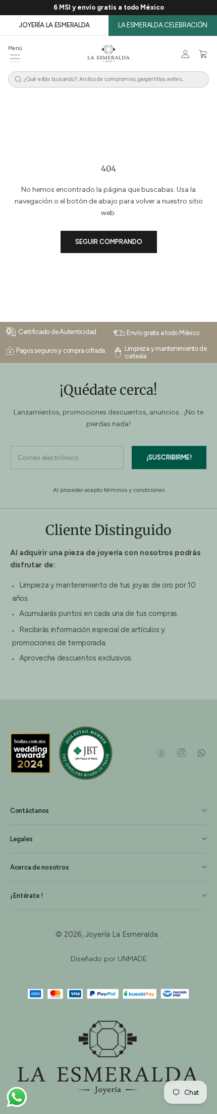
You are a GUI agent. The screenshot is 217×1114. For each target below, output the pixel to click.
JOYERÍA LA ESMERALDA (54, 25)
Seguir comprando (108, 241)
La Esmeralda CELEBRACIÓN (162, 25)
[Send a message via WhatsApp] (17, 1097)
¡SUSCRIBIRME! (169, 457)
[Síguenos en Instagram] (181, 753)
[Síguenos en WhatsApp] (201, 753)
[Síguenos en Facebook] (161, 753)
